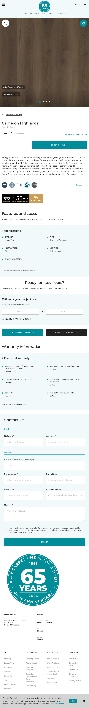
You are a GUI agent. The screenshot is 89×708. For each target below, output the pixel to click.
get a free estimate (20, 333)
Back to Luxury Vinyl (14, 115)
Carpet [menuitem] (7, 672)
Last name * (51, 436)
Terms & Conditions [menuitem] (73, 675)
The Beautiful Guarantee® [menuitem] (53, 673)
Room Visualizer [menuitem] (32, 663)
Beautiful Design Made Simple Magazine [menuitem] (31, 677)
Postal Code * (9, 489)
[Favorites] (80, 4)
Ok (73, 701)
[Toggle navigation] (3, 4)
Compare (79, 185)
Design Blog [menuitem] (31, 686)
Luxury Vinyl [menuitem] (9, 663)
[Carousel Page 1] (40, 102)
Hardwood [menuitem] (8, 667)
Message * (8, 505)
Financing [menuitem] (8, 689)
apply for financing (64, 333)
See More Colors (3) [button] (11, 94)
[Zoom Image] (5, 23)
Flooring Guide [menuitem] (53, 667)
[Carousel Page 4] (49, 101)
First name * (9, 436)
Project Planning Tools (74, 134)
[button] (76, 4)
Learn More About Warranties (14, 404)
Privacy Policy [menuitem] (75, 681)
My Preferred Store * (54, 489)
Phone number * (11, 474)
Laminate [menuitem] (8, 676)
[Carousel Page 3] (46, 101)
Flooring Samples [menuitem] (29, 668)
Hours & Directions (12, 625)
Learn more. (59, 704)
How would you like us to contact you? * (20, 460)
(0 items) (85, 4)
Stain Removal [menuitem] (53, 659)
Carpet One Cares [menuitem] (74, 664)
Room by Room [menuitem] (32, 659)
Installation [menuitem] (52, 683)
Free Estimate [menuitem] (10, 684)
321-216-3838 (61, 13)
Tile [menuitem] (5, 680)
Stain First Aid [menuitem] (53, 663)
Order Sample (58, 145)
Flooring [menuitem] (7, 659)
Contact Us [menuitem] (73, 670)
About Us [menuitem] (73, 659)
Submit (44, 542)
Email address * (52, 474)
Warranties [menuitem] (51, 678)
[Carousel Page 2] (43, 101)
